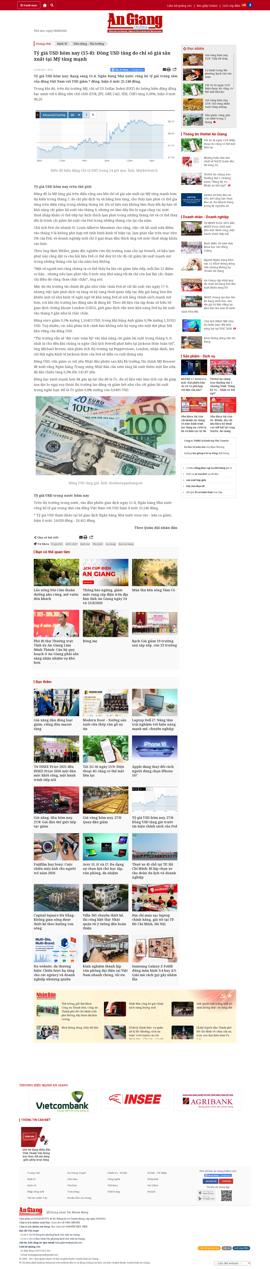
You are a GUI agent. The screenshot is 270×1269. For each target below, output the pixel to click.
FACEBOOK (211, 1181)
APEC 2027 (71, 544)
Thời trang (113, 1191)
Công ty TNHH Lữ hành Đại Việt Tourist (206, 440)
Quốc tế (31, 1185)
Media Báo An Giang (79, 1197)
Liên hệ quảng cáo (179, 5)
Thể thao (112, 1185)
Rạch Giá (85, 544)
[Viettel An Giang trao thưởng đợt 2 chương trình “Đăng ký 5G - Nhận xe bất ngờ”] (223, 374)
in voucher (201, 474)
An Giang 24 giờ (76, 1172)
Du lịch (151, 1191)
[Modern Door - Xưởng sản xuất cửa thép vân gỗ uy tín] (105, 703)
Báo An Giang (126, 544)
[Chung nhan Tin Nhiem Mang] (65, 1212)
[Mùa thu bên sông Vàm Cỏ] (154, 573)
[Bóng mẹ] (105, 624)
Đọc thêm (43, 682)
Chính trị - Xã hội (117, 1172)
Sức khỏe (152, 1185)
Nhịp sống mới (35, 1191)
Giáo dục (72, 1179)
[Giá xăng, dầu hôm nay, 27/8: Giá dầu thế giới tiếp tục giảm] (56, 800)
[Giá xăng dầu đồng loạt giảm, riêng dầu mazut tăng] (56, 703)
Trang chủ (43, 43)
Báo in (226, 1248)
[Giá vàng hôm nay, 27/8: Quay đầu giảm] (105, 800)
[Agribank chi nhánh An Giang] (207, 1100)
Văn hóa (72, 1185)
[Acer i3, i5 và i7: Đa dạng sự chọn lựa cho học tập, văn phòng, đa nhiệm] (105, 847)
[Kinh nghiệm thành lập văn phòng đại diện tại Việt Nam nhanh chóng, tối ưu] (105, 949)
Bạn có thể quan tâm (53, 552)
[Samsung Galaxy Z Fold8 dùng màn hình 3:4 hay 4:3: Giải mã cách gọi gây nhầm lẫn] (154, 949)
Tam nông (73, 1191)
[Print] (169, 70)
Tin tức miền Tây (37, 1197)
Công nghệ (113, 1179)
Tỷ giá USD (43, 495)
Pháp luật (153, 1179)
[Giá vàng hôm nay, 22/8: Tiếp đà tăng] (193, 60)
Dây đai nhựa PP (195, 486)
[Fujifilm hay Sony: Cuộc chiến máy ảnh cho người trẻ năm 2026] (56, 847)
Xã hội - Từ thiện (157, 1172)
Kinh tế (62, 43)
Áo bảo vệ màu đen (195, 447)
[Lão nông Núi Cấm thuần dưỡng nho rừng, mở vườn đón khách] (56, 573)
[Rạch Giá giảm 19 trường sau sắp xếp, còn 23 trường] (154, 624)
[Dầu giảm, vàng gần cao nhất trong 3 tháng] (193, 120)
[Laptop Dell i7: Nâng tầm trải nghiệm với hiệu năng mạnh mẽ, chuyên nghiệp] (154, 703)
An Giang (111, 544)
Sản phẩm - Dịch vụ (199, 356)
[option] (63, 1101)
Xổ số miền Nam (204, 492)
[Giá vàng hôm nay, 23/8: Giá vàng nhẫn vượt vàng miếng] (193, 105)
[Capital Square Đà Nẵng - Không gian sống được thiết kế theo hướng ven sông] (56, 898)
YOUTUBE (226, 1181)
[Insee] (135, 1099)
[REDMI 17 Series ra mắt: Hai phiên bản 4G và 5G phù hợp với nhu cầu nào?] (194, 374)
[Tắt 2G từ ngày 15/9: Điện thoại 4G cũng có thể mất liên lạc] (105, 749)
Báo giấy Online (207, 5)
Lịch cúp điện (231, 5)
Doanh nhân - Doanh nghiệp (206, 217)
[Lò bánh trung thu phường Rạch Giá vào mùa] (193, 75)
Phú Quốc (98, 544)
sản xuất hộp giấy (196, 480)
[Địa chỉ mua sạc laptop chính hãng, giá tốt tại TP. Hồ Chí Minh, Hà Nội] (154, 898)
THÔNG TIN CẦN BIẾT (36, 1120)
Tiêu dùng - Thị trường (88, 43)
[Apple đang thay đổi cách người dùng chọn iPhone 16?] (154, 749)
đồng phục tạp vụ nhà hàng (209, 467)
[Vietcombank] (62, 1101)
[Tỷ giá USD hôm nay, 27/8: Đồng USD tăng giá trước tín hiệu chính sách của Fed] (154, 800)
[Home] (45, 5)
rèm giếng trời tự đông (204, 453)
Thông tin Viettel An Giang (205, 134)
